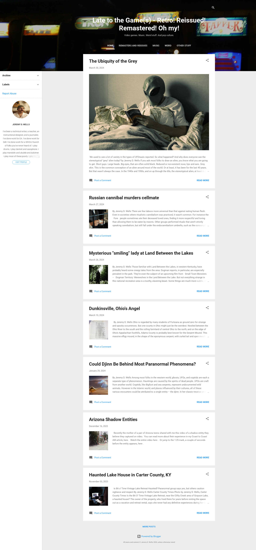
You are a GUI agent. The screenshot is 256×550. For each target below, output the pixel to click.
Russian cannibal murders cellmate (124, 197)
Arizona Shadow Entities (113, 419)
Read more (203, 180)
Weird (168, 45)
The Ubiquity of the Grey (113, 61)
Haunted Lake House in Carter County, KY (130, 474)
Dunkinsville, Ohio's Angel (114, 308)
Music (156, 45)
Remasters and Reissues (133, 45)
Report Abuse (9, 93)
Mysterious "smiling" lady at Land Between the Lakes (141, 253)
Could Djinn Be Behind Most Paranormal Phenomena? (142, 364)
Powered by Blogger (151, 536)
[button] (207, 61)
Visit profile (21, 162)
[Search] (213, 8)
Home (110, 45)
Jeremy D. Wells (21, 124)
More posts (149, 526)
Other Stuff (184, 45)
